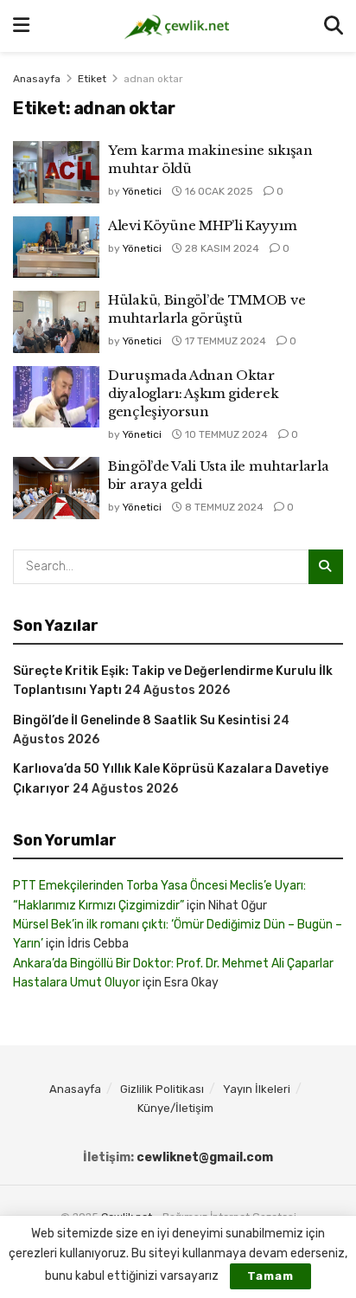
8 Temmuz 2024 (223, 507)
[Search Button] (333, 26)
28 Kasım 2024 (220, 248)
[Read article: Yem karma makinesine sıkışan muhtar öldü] (56, 172)
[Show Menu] (21, 26)
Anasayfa (36, 79)
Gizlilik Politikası (162, 1089)
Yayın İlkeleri (256, 1089)
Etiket (92, 79)
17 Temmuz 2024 (224, 341)
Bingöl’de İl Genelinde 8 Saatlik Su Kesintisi (141, 720)
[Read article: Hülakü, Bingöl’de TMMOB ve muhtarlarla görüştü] (56, 322)
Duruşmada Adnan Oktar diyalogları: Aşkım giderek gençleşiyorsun (193, 393)
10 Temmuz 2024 (225, 434)
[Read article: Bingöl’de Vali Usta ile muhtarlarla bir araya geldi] (56, 488)
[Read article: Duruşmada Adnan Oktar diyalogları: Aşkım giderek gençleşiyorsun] (56, 397)
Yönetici (142, 191)
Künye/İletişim (175, 1108)
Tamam (270, 1275)
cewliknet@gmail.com (205, 1157)
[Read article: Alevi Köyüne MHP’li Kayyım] (56, 247)
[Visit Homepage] (176, 26)
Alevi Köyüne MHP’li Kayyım (202, 225)
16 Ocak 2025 (217, 191)
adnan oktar (153, 79)
